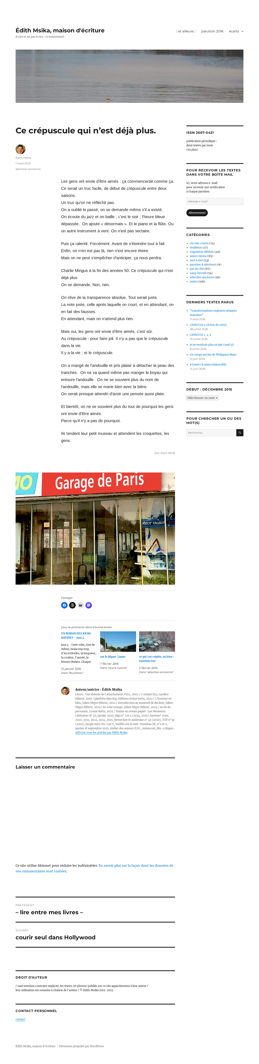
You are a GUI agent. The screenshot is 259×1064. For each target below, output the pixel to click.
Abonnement (197, 212)
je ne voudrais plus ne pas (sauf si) (212, 344)
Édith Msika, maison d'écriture (60, 30)
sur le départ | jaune (112, 656)
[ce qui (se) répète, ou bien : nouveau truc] (157, 641)
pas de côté (197, 269)
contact (20, 1019)
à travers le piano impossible (208, 364)
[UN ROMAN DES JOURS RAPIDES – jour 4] (80, 653)
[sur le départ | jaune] (118, 641)
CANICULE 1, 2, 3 (200, 335)
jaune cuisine (198, 256)
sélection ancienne (28, 169)
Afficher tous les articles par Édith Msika (101, 732)
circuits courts (199, 243)
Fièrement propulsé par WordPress (81, 1046)
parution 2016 (212, 31)
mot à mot (196, 260)
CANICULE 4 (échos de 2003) (208, 325)
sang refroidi (198, 273)
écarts (234, 31)
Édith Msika (23, 157)
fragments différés (202, 252)
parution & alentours (203, 264)
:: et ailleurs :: (186, 31)
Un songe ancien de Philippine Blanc (213, 354)
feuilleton (196, 247)
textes (194, 281)
